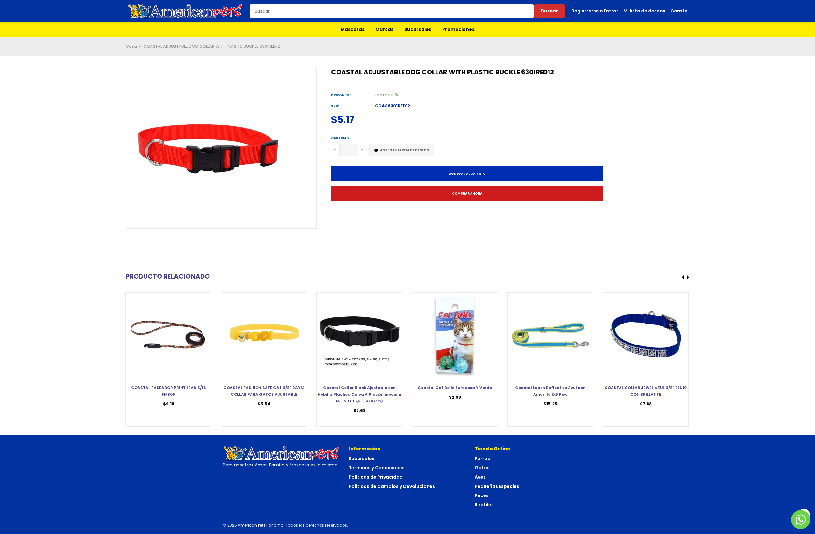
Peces (482, 495)
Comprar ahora (467, 193)
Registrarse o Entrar (594, 11)
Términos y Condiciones (377, 468)
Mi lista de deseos (644, 11)
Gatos (482, 468)
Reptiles (484, 505)
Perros (482, 458)
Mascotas (353, 29)
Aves (480, 477)
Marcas (384, 29)
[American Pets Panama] (185, 11)
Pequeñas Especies (497, 486)
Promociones (458, 29)
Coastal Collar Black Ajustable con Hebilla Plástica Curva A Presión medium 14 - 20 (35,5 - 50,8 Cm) (359, 394)
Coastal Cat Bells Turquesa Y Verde (455, 387)
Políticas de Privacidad (376, 477)
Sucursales (417, 29)
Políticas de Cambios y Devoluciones (392, 486)
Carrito (679, 11)
